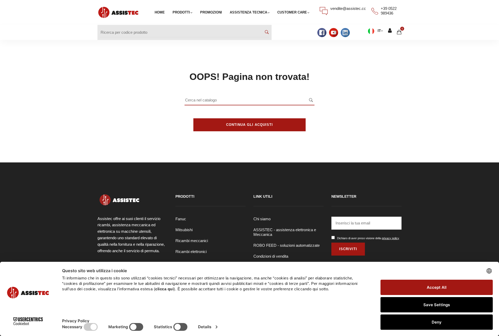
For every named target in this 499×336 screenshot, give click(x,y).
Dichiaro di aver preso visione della (368, 238)
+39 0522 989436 (389, 10)
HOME (160, 12)
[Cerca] (266, 32)
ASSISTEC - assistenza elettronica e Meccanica (284, 232)
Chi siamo (262, 219)
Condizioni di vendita (270, 256)
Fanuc (180, 219)
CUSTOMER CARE (292, 12)
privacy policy (390, 238)
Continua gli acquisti (249, 125)
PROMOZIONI (211, 12)
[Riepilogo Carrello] (399, 32)
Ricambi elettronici (191, 251)
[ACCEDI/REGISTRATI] (390, 31)
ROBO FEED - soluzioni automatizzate (286, 245)
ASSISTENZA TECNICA (248, 12)
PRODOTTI (181, 12)
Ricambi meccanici (191, 240)
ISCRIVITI (348, 249)
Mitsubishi (184, 230)
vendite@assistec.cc (348, 8)
